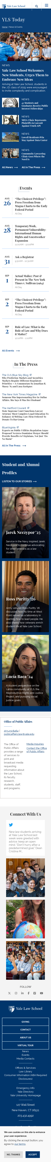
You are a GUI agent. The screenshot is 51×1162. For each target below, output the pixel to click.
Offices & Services (25, 1067)
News (25, 1051)
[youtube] (41, 993)
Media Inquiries (35, 744)
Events (25, 1055)
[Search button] (36, 9)
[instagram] (16, 993)
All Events (8, 350)
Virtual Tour (25, 1045)
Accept (32, 1154)
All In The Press (31, 167)
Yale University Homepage (25, 1095)
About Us (25, 1037)
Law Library (25, 1071)
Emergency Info (25, 1088)
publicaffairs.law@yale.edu (19, 734)
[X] (9, 993)
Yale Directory (26, 1091)
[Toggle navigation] (46, 5)
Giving (25, 1022)
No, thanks (13, 1154)
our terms (20, 1144)
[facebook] (29, 993)
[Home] (14, 6)
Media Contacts (25, 1058)
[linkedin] (22, 993)
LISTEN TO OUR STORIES (17, 481)
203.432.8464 (11, 730)
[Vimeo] (34, 993)
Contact (25, 1029)
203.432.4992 (26, 1115)
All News (7, 167)
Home (4, 27)
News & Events (15, 27)
